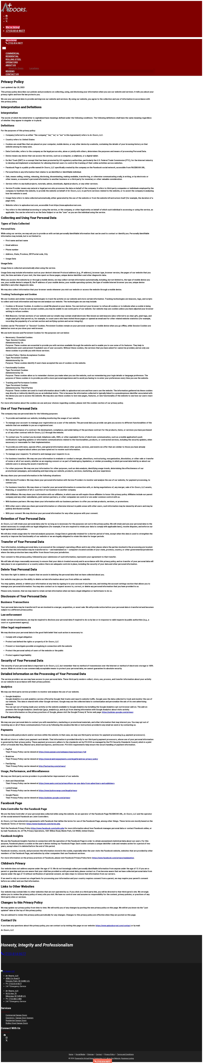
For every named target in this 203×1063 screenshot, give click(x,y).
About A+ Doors (15, 68)
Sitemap (90, 1054)
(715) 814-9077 (15, 30)
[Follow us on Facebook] (7, 16)
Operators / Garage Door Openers (19, 1018)
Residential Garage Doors (16, 1020)
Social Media (80, 1054)
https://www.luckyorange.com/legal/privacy (58, 790)
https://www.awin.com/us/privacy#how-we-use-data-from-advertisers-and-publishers (77, 783)
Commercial (12, 53)
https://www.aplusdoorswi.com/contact (113, 926)
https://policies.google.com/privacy (117, 712)
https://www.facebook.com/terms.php (43, 824)
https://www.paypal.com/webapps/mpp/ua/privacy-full (62, 752)
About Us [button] (11, 65)
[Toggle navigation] (4, 48)
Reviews (10, 71)
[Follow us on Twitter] (7, 21)
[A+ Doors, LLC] (14, 11)
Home (71, 1054)
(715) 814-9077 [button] (15, 954)
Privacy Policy (109, 1054)
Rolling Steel (13, 59)
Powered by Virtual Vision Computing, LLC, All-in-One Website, (98, 1058)
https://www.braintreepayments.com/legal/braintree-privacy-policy (68, 759)
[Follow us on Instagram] (7, 19)
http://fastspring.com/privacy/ (52, 766)
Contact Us (12, 74)
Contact (99, 1054)
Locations (34, 68)
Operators (12, 62)
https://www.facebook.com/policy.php (47, 828)
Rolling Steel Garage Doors (17, 1023)
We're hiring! (13, 27)
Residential (12, 56)
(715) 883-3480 (15, 999)
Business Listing (127, 1058)
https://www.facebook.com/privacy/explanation (113, 858)
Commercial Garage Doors (16, 1015)
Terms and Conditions (125, 1054)
